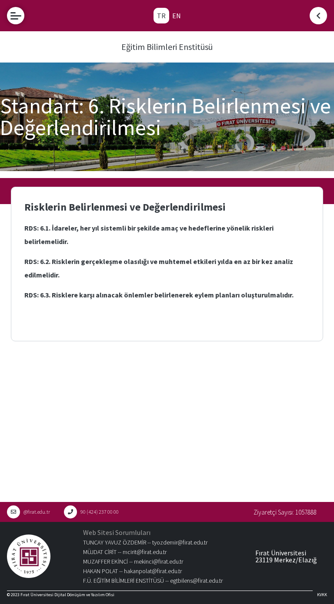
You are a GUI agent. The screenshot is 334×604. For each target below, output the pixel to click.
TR (161, 15)
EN (176, 15)
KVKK (322, 594)
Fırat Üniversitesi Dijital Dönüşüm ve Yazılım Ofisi (67, 594)
